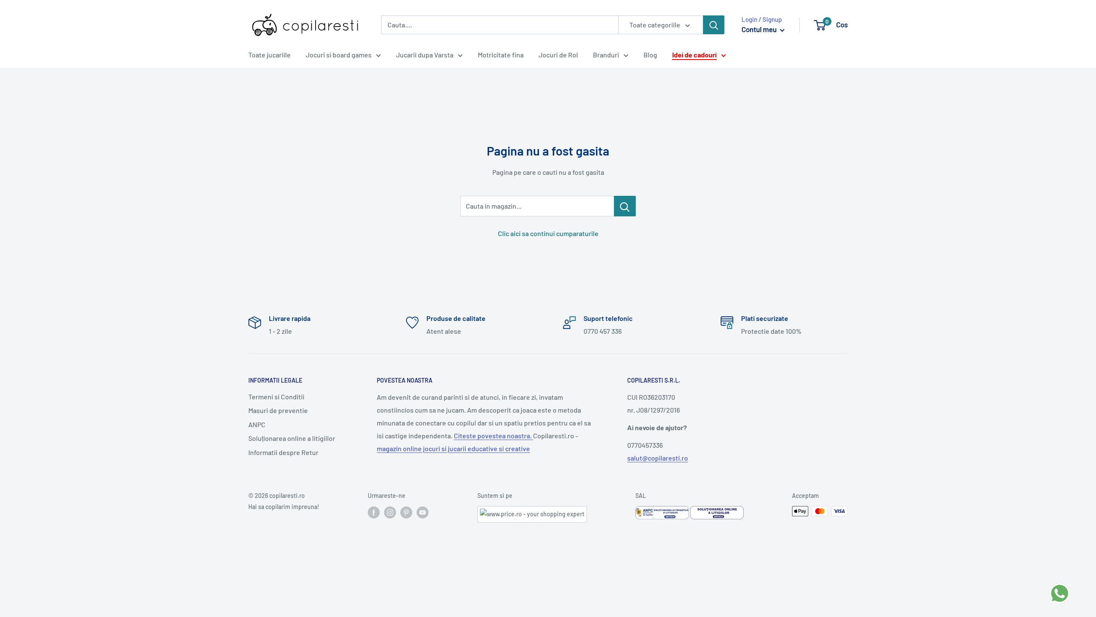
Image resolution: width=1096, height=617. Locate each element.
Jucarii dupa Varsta (424, 55)
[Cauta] (713, 24)
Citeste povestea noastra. (493, 435)
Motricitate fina (501, 55)
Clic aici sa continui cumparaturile (548, 233)
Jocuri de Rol (558, 55)
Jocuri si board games (339, 55)
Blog (650, 55)
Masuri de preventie (278, 410)
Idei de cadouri (694, 55)
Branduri (606, 55)
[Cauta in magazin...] (625, 206)
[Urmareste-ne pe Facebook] (374, 512)
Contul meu (760, 29)
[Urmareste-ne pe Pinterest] (406, 512)
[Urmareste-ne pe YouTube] (423, 512)
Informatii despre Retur (283, 452)
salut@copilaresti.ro (657, 458)
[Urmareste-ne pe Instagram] (390, 512)
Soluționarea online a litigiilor (291, 438)
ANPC (256, 424)
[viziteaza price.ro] (532, 511)
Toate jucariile (269, 55)
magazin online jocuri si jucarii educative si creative (453, 448)
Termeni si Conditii (276, 396)
